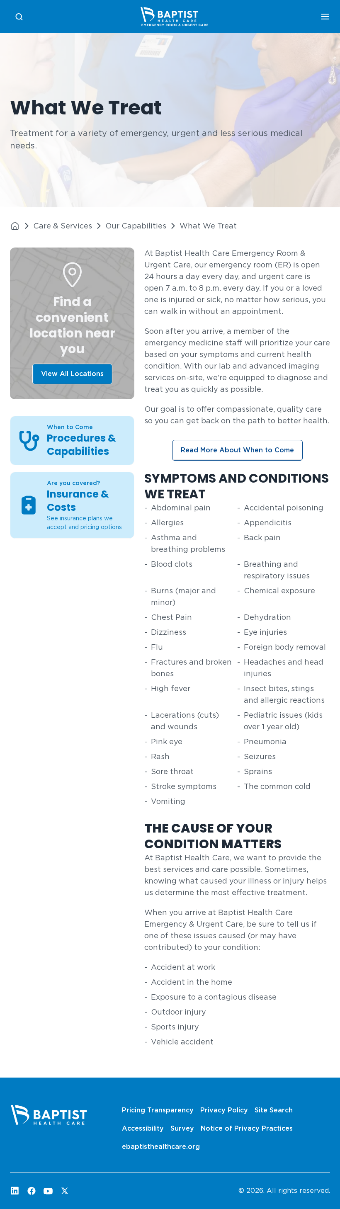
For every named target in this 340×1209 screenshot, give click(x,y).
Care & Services (62, 225)
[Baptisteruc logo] (174, 17)
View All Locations (72, 374)
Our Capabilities (135, 225)
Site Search (274, 1110)
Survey (182, 1128)
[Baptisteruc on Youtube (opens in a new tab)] (48, 1191)
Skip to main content (38, 7)
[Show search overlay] (19, 16)
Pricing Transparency (158, 1110)
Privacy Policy (224, 1110)
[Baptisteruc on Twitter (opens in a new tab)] (65, 1191)
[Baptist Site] (15, 226)
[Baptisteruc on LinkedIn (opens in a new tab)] (15, 1191)
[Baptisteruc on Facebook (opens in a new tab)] (31, 1191)
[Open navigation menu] (325, 17)
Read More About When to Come (237, 450)
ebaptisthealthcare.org (161, 1147)
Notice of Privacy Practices (247, 1128)
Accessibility (143, 1128)
